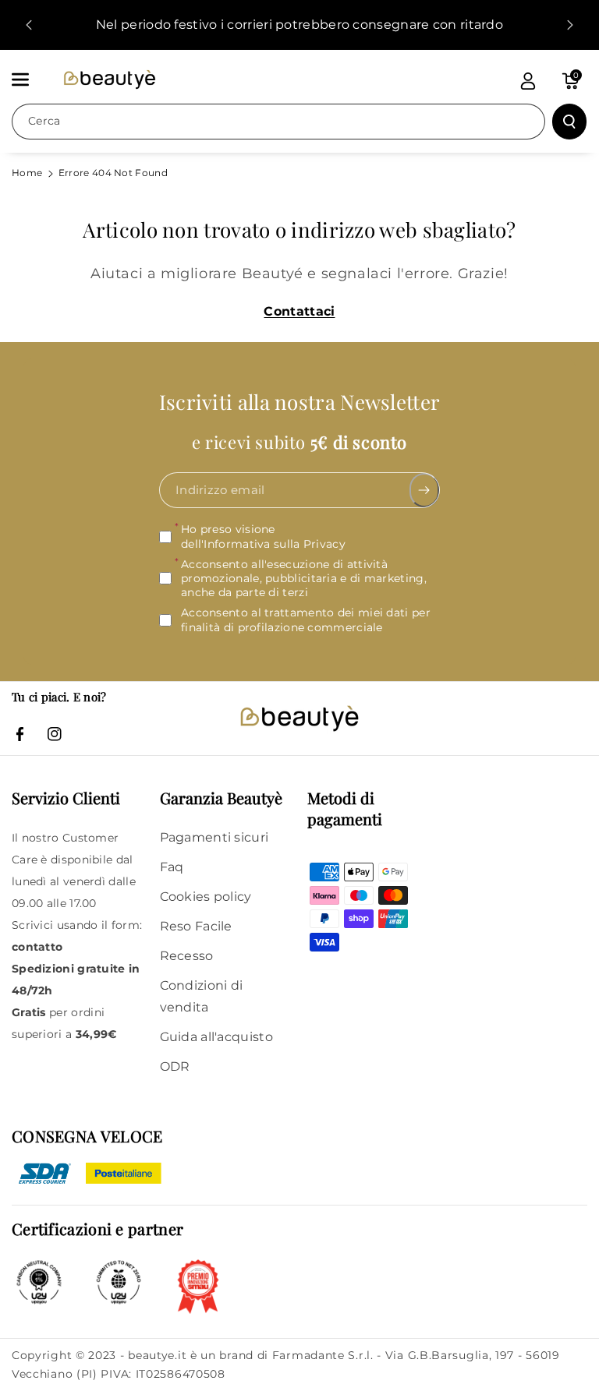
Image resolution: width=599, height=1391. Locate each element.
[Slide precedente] (29, 25)
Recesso (187, 955)
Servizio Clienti (66, 797)
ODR (175, 1066)
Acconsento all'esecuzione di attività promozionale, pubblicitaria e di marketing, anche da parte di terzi (304, 578)
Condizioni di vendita (201, 996)
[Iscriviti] (424, 491)
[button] (29, 79)
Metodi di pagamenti (344, 808)
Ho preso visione (263, 537)
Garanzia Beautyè (221, 797)
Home (27, 172)
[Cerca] (569, 121)
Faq (172, 867)
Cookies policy (206, 896)
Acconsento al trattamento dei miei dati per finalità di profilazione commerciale (306, 620)
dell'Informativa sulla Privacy (263, 544)
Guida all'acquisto (216, 1036)
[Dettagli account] (528, 81)
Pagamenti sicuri (214, 837)
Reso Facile (196, 926)
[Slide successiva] (570, 25)
